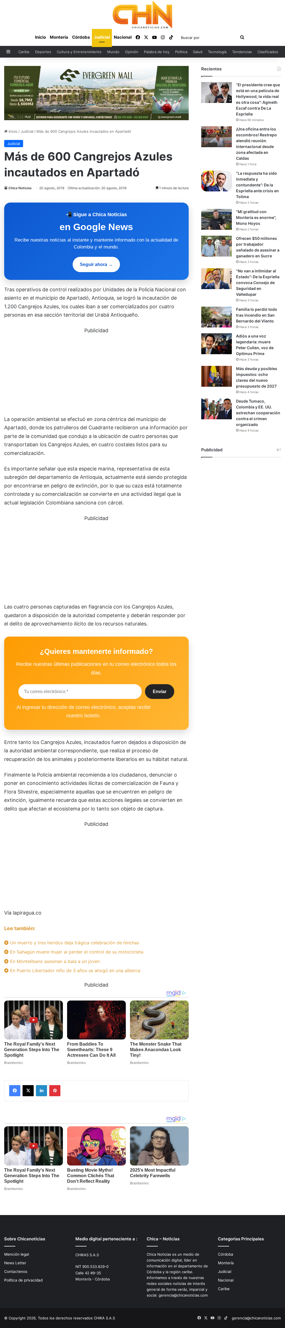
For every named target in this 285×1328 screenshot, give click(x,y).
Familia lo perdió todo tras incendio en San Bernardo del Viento (256, 315)
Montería (59, 37)
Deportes (43, 52)
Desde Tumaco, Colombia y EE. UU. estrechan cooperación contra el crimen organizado (258, 413)
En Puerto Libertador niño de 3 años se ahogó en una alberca (74, 970)
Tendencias (242, 52)
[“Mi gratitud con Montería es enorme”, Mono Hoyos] (216, 219)
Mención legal (16, 1254)
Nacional (123, 37)
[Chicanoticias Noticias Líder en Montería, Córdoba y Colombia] (142, 14)
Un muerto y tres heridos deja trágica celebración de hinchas (74, 942)
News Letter (15, 1263)
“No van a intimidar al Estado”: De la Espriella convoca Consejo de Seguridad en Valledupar (257, 282)
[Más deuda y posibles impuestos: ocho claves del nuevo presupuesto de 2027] (216, 376)
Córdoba (81, 37)
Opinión (131, 52)
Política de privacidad (23, 1280)
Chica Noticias (20, 188)
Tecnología (217, 52)
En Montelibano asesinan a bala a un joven (54, 961)
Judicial (102, 37)
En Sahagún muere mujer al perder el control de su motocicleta (76, 952)
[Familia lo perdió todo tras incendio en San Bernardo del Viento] (216, 317)
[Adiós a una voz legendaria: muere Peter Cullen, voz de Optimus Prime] (216, 343)
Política (181, 52)
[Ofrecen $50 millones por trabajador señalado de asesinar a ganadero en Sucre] (216, 246)
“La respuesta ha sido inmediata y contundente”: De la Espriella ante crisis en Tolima (257, 185)
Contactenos (15, 1271)
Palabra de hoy (156, 52)
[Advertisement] (96, 374)
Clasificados (267, 52)
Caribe (24, 52)
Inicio (40, 37)
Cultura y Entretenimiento (79, 52)
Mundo (113, 52)
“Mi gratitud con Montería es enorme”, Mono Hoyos (256, 217)
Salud (197, 52)
